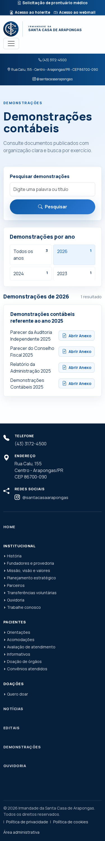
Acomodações (20, 639)
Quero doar (17, 694)
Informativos (18, 654)
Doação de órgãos (24, 661)
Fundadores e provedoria (30, 563)
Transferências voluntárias (32, 592)
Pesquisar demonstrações (39, 176)
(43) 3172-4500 (54, 60)
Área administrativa (21, 832)
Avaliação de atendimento (31, 646)
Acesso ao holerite (32, 12)
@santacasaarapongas (54, 79)
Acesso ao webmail (77, 12)
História (14, 556)
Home (9, 526)
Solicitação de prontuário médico (55, 2)
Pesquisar (56, 207)
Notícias (13, 708)
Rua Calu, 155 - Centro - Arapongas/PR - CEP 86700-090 (54, 69)
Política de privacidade (27, 821)
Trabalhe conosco (24, 607)
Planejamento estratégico (31, 577)
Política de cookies (70, 821)
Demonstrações (22, 746)
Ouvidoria (15, 600)
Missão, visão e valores (28, 570)
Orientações (18, 632)
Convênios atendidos (27, 668)
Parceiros (16, 585)
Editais (11, 727)
